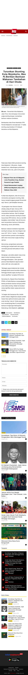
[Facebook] (2, 322)
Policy (18, 670)
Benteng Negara (12, 589)
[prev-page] (2, 356)
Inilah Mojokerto (17, 312)
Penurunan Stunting (14, 314)
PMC (15, 670)
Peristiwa (3, 337)
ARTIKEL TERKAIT (6, 329)
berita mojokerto (9, 312)
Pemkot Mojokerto (5, 314)
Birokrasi (3, 512)
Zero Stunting (14, 316)
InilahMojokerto (13, 673)
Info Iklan (10, 670)
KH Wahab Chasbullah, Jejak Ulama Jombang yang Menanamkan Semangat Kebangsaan (13, 467)
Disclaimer (21, 669)
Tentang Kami (11, 667)
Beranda (3, 35)
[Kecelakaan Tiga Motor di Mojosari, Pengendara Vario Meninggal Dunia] (5, 335)
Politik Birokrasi (9, 35)
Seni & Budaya (4, 538)
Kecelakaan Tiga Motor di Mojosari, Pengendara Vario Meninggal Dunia (16, 335)
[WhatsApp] (9, 322)
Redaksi (16, 667)
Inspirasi (3, 344)
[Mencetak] (16, 322)
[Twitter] (6, 322)
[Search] (26, 31)
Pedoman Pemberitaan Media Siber (11, 669)
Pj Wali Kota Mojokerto (6, 316)
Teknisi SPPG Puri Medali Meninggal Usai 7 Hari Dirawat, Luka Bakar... (13, 494)
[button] (2, 31)
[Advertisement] (14, 15)
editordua (11, 85)
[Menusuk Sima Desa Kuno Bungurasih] (14, 531)
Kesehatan (16, 35)
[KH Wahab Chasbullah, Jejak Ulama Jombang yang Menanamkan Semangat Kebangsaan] (5, 343)
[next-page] (5, 356)
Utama (19, 68)
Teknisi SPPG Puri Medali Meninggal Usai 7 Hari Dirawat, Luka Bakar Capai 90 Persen (17, 350)
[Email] (12, 322)
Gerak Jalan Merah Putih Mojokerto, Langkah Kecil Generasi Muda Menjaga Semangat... (13, 516)
